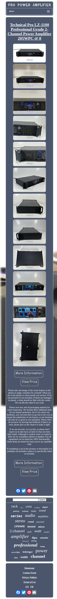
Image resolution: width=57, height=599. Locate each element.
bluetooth (25, 541)
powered (40, 522)
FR (31, 587)
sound (31, 521)
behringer (28, 552)
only (21, 507)
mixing (34, 541)
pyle (30, 531)
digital (45, 507)
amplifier (20, 536)
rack (14, 506)
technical (25, 511)
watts (24, 557)
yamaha (44, 537)
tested (42, 510)
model (46, 532)
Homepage (29, 568)
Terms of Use (29, 582)
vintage (42, 546)
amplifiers (43, 516)
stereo (20, 521)
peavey (16, 511)
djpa (34, 537)
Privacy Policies (29, 577)
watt (37, 531)
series (16, 516)
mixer (41, 526)
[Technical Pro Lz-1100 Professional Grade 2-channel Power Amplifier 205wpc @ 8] (29, 53)
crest (29, 506)
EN (27, 587)
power (41, 550)
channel (38, 556)
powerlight (16, 552)
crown (19, 526)
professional (25, 545)
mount (31, 526)
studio (33, 511)
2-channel (17, 531)
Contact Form (29, 573)
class (16, 558)
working (37, 507)
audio (30, 515)
